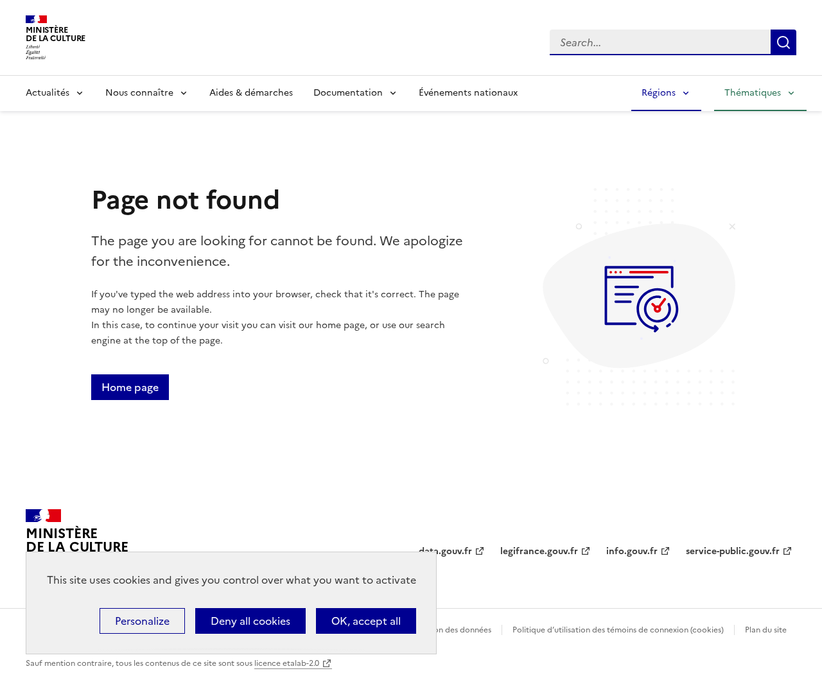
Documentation (348, 93)
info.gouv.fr (632, 551)
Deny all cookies (250, 621)
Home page (130, 387)
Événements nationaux (468, 93)
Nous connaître (139, 93)
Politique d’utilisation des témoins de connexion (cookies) (618, 630)
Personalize (142, 621)
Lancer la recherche (783, 42)
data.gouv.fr (445, 551)
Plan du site (766, 630)
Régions (659, 93)
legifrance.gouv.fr (539, 551)
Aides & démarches (251, 93)
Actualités (47, 93)
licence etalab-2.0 (286, 663)
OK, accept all (366, 621)
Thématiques (752, 93)
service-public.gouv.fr (733, 551)
